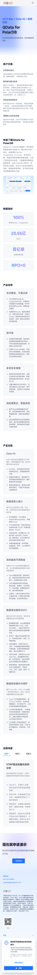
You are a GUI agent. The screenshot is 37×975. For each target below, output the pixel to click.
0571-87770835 (8, 879)
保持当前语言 (18, 963)
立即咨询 (18, 861)
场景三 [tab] (28, 753)
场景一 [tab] (7, 753)
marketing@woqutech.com (12, 882)
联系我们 (6, 876)
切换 (20, 968)
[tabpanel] (18, 793)
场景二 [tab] (18, 753)
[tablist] (18, 753)
